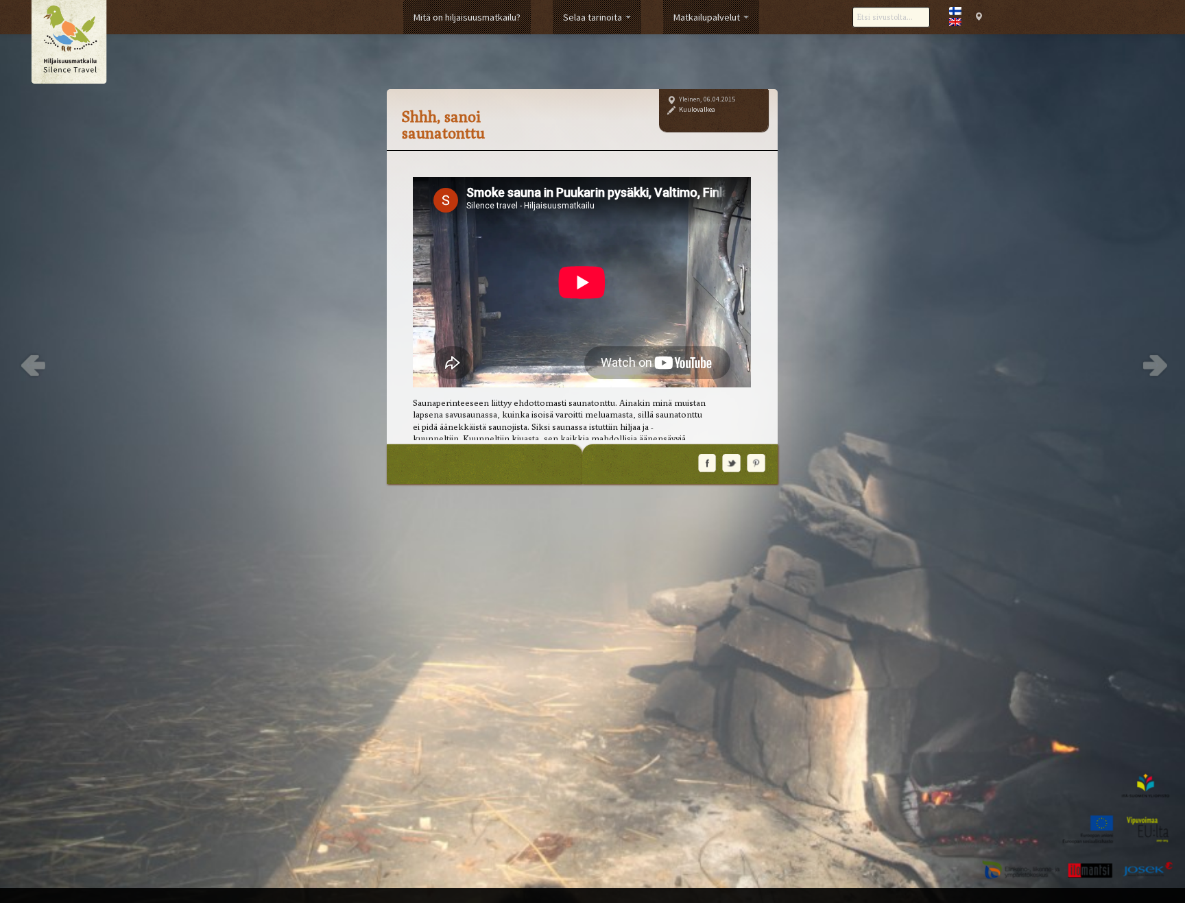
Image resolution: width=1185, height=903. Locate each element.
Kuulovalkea (697, 109)
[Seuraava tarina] (1153, 365)
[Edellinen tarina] (31, 365)
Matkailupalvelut (707, 17)
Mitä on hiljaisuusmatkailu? (467, 17)
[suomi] (955, 11)
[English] (955, 22)
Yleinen (689, 99)
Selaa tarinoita (593, 17)
